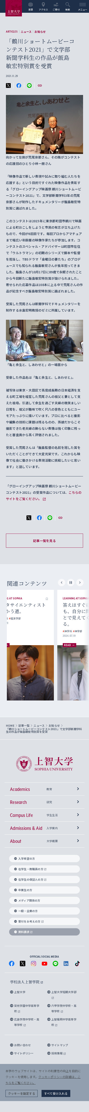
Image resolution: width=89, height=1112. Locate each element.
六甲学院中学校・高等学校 (63, 1008)
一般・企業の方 (28, 911)
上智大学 (19, 992)
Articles (12, 31)
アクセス (43, 9)
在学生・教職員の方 (30, 869)
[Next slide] (80, 582)
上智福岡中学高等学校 (63, 1022)
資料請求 (23, 932)
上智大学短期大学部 (63, 992)
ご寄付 (56, 9)
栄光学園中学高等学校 (26, 1008)
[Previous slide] (61, 582)
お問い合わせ (22, 1045)
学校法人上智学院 (25, 981)
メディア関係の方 (29, 900)
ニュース (26, 31)
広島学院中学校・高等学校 (26, 1022)
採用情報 (57, 1053)
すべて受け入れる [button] (56, 1093)
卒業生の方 (25, 890)
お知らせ (40, 31)
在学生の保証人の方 (30, 879)
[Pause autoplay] (70, 582)
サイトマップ (59, 1045)
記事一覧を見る (44, 540)
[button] (63, 598)
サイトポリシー (24, 1053)
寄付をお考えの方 (29, 921)
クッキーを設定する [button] (21, 1093)
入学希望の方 (26, 858)
